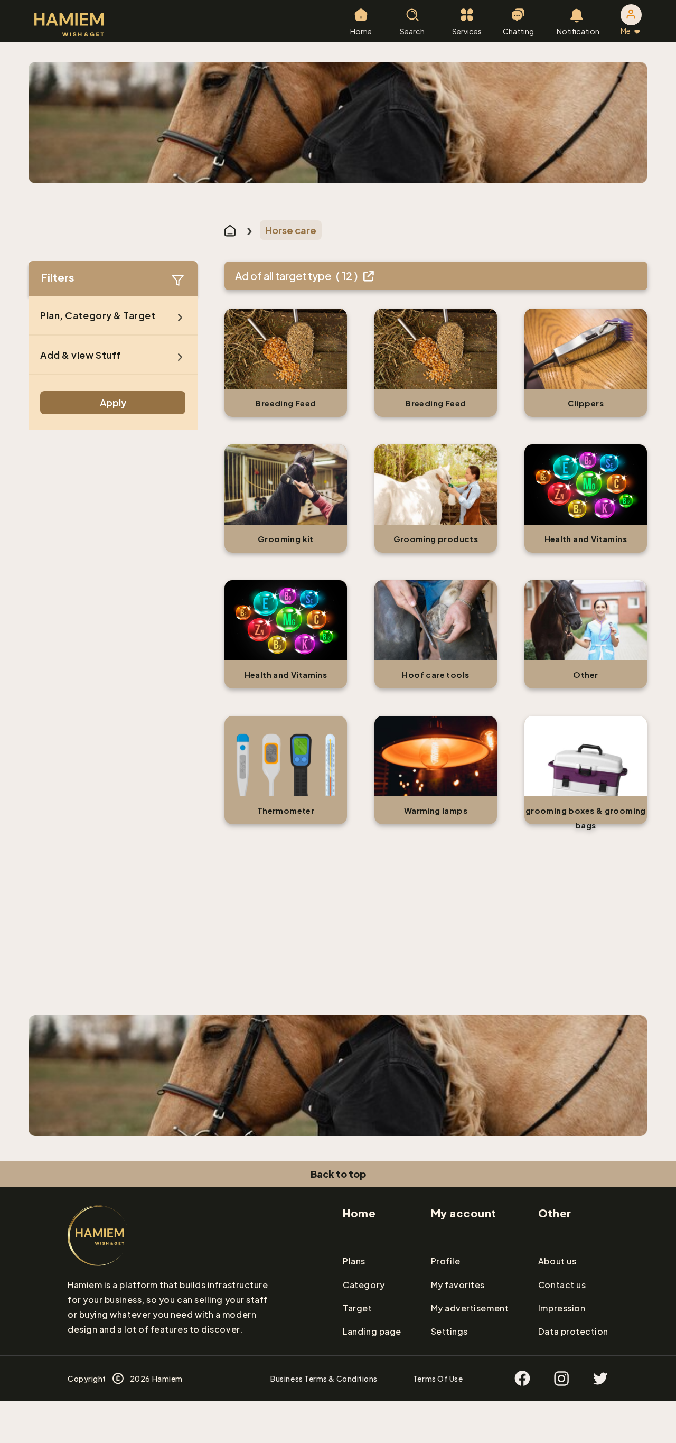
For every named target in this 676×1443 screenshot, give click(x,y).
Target (357, 1308)
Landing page (372, 1331)
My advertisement (470, 1308)
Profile (446, 1261)
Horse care (290, 230)
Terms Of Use (438, 1378)
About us (557, 1261)
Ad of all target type (297, 275)
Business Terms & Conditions (324, 1378)
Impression (561, 1308)
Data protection (573, 1331)
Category (363, 1284)
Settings (449, 1331)
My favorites (458, 1284)
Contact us (562, 1284)
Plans (354, 1261)
